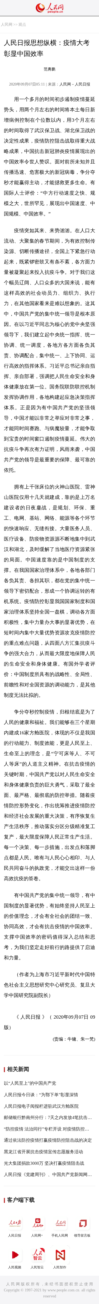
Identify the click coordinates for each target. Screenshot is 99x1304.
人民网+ (37, 1235)
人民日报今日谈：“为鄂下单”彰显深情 (41, 1094)
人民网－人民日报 (74, 84)
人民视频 (14, 1267)
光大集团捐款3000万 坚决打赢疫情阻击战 (44, 1163)
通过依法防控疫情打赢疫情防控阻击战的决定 (48, 1140)
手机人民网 (59, 1235)
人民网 (6, 24)
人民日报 (14, 1235)
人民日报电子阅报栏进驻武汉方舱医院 (41, 1106)
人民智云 (37, 1267)
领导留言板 (82, 1235)
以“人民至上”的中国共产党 (30, 1083)
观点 (22, 24)
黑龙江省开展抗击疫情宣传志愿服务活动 (43, 1151)
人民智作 (59, 1267)
